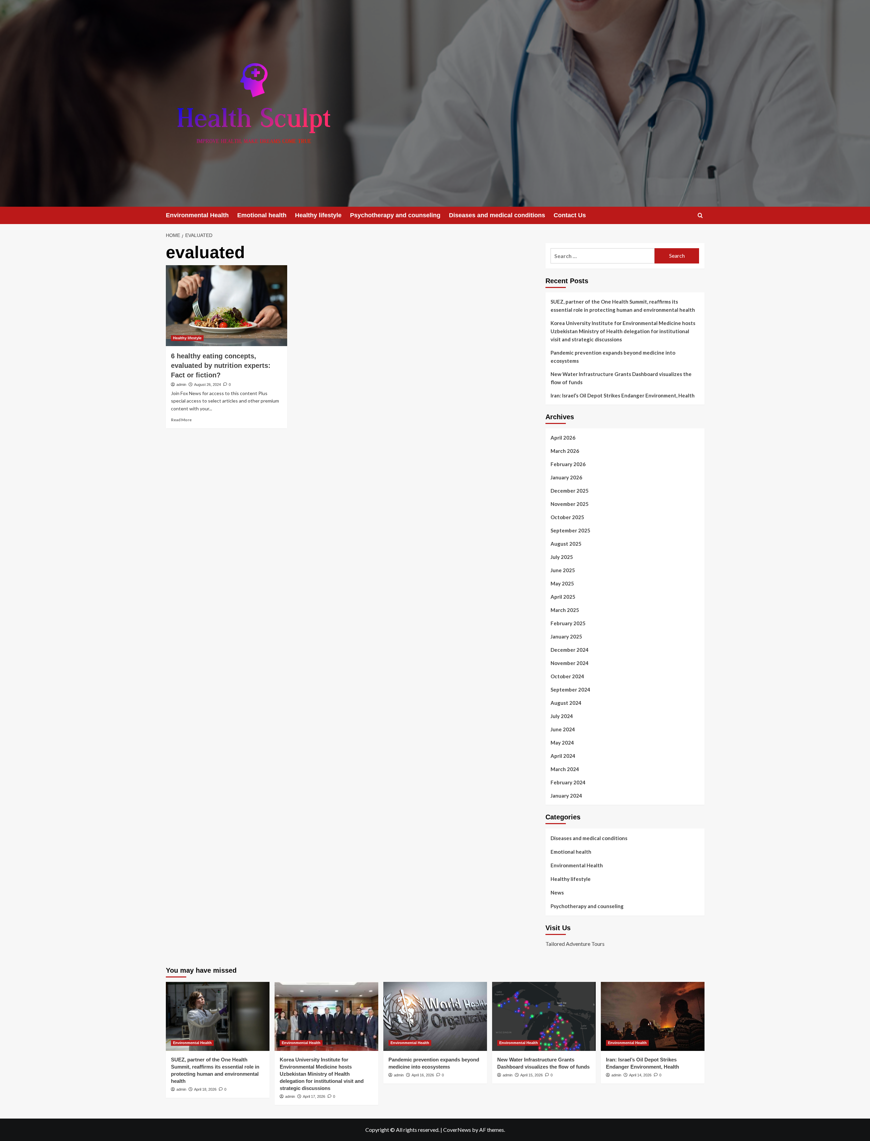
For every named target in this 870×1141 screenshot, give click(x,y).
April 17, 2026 (314, 1096)
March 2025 (565, 610)
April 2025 (563, 597)
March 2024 (565, 769)
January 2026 (566, 477)
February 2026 (568, 464)
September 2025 (570, 530)
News (557, 892)
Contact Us (570, 215)
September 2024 (570, 689)
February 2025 (568, 623)
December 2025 (570, 491)
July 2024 (562, 716)
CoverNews (457, 1129)
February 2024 (568, 782)
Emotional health (261, 215)
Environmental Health (197, 215)
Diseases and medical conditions (497, 215)
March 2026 (565, 451)
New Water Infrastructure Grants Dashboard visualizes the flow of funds (621, 378)
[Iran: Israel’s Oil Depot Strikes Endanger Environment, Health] (652, 1016)
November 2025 (570, 504)
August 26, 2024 (207, 384)
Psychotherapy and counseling (395, 215)
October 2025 (567, 517)
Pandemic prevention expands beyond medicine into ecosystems (613, 357)
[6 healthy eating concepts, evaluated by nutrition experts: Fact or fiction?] (226, 305)
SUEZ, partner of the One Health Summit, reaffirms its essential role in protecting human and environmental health (623, 306)
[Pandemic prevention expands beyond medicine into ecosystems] (435, 1016)
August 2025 (566, 544)
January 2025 (566, 636)
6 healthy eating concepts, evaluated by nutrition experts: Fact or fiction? (221, 365)
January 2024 (566, 796)
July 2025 (562, 557)
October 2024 (567, 676)
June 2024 (563, 729)
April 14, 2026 (640, 1075)
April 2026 (563, 438)
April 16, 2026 (423, 1075)
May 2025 (562, 583)
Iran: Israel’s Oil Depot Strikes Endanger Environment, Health (623, 395)
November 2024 (570, 663)
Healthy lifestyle (318, 215)
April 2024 (563, 756)
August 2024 (566, 703)
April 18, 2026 (205, 1089)
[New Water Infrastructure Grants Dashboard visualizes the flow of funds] (544, 1016)
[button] (700, 215)
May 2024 (562, 742)
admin (181, 384)
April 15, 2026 (531, 1075)
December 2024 (570, 650)
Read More (181, 419)
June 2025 (563, 570)
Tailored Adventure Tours (575, 943)
